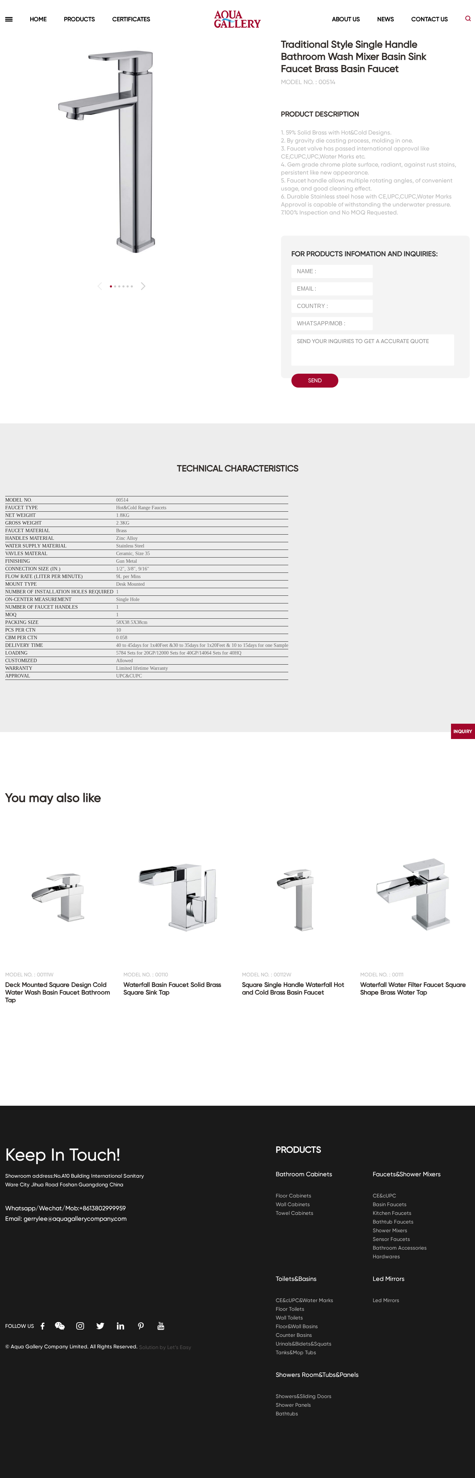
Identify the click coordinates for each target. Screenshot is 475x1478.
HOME (38, 19)
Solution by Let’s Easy (165, 1347)
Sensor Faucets (391, 1239)
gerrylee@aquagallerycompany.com (75, 1218)
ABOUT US (346, 19)
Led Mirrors (388, 1278)
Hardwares (386, 1256)
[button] (143, 286)
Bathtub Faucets (393, 1222)
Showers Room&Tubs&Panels (317, 1374)
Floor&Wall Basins (297, 1326)
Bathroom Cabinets (304, 1174)
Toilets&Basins (296, 1278)
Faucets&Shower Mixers (407, 1174)
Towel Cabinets (294, 1213)
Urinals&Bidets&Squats (303, 1344)
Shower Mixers (390, 1230)
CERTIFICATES (131, 19)
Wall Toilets (289, 1318)
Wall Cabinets (293, 1204)
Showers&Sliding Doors (303, 1396)
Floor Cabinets (293, 1196)
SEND (315, 380)
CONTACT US (429, 19)
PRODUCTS (79, 19)
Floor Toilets (290, 1309)
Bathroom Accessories (400, 1248)
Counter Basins (294, 1335)
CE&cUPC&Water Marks (304, 1300)
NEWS (385, 19)
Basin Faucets (389, 1204)
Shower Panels (293, 1405)
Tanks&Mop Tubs (296, 1352)
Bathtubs (287, 1414)
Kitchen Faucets (392, 1213)
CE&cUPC (384, 1196)
